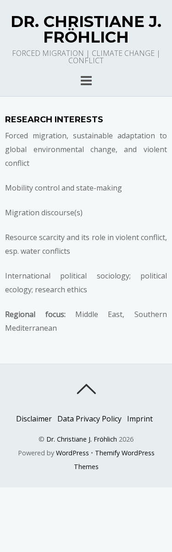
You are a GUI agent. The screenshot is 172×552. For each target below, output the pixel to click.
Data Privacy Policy (89, 419)
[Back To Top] (86, 389)
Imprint (140, 419)
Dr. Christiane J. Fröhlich (81, 439)
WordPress (72, 452)
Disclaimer (34, 419)
